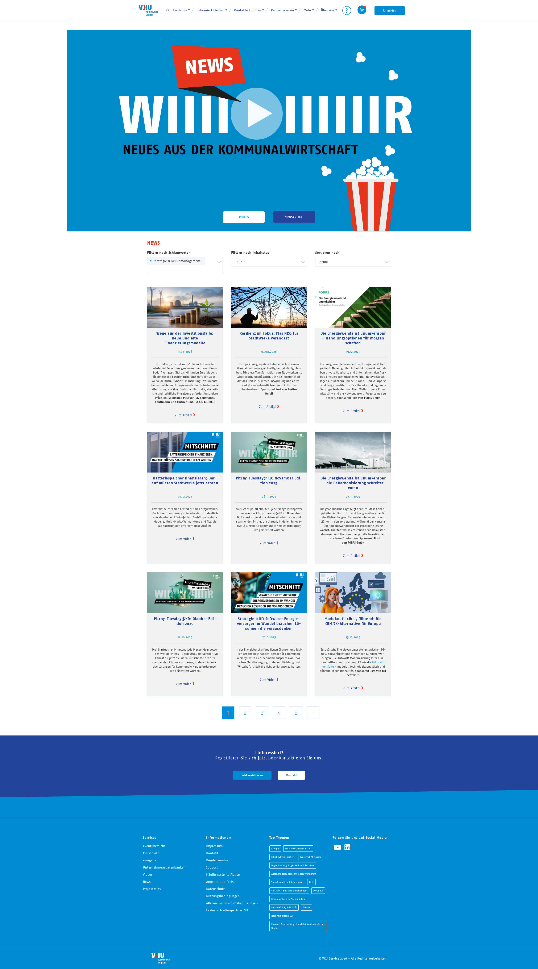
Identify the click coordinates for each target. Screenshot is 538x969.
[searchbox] (155, 269)
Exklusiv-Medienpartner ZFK (227, 910)
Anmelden (389, 10)
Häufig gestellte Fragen (223, 874)
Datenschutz (215, 889)
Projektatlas (152, 889)
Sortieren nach (327, 252)
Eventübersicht (154, 846)
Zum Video (183, 539)
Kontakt (291, 775)
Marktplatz (151, 853)
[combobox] (185, 265)
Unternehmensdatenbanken (164, 867)
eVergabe (149, 860)
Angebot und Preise (220, 881)
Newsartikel (294, 217)
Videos (244, 217)
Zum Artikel (183, 415)
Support (212, 867)
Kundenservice (217, 860)
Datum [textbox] (323, 262)
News (147, 881)
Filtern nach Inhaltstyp (250, 252)
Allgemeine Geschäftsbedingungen (232, 903)
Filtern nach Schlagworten (169, 252)
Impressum (214, 846)
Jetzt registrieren (252, 775)
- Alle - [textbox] (239, 262)
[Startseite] (148, 10)
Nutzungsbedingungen (223, 896)
